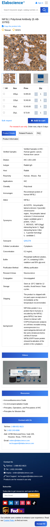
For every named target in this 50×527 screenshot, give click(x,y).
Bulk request (7, 121)
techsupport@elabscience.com (21, 443)
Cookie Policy (9, 520)
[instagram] (23, 503)
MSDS (18, 30)
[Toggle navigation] (45, 2)
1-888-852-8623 (17, 426)
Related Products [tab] (26, 133)
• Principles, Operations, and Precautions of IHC (22, 408)
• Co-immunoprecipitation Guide (15, 404)
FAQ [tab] (39, 133)
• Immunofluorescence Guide (14, 400)
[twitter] (34, 503)
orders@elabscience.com (19, 440)
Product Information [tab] (10, 139)
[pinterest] (29, 503)
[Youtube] (5, 503)
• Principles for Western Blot (14, 411)
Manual (8, 30)
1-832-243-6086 (13, 430)
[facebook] (17, 503)
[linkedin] (11, 503)
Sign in (40, 3)
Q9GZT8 (27, 241)
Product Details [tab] (9, 133)
